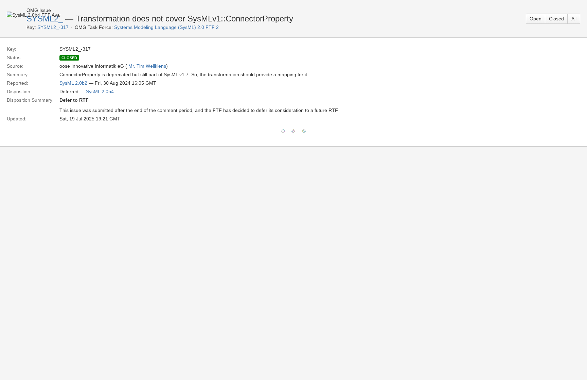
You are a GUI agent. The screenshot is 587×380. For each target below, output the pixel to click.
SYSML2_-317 (53, 27)
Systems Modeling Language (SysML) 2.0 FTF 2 (166, 27)
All (573, 18)
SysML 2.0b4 (100, 91)
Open (535, 18)
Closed (556, 18)
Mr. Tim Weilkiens (147, 66)
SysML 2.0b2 (73, 83)
